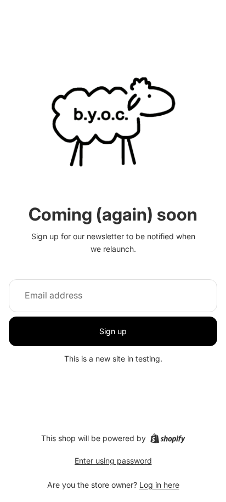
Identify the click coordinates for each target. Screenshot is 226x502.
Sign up (113, 331)
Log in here (159, 484)
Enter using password (113, 460)
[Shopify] (167, 438)
